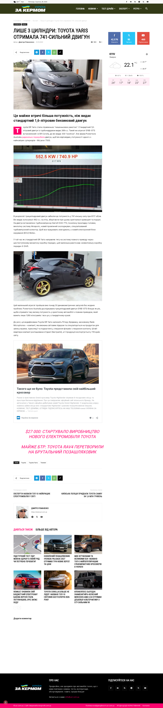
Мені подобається (114, 34)
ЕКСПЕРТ (123, 8)
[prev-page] (15, 607)
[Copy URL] (60, 52)
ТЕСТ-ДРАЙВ (107, 8)
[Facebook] (126, 2)
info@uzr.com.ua (72, 697)
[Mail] (131, 2)
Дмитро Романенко (26, 42)
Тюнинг (43, 463)
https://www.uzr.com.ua (39, 512)
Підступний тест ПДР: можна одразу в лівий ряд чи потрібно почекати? (26, 559)
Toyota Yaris (33, 463)
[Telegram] (139, 2)
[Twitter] (143, 2)
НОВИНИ (92, 8)
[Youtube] (148, 2)
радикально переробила (33, 137)
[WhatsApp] (54, 52)
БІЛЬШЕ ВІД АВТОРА (47, 529)
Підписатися (143, 33)
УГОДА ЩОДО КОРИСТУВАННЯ (128, 706)
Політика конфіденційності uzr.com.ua (100, 706)
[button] (146, 9)
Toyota (23, 463)
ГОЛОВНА (80, 8)
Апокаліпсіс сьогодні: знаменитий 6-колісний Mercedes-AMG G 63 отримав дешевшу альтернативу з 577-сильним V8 (87, 597)
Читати (129, 33)
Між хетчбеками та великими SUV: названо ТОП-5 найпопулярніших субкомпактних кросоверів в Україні (87, 561)
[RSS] (135, 2)
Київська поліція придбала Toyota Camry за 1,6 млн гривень (81, 495)
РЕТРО (136, 8)
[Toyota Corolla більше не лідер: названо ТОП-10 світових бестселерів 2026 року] (58, 580)
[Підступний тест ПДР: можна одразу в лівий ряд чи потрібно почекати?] (27, 544)
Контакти (146, 706)
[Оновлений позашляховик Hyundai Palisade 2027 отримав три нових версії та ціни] (58, 544)
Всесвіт (35, 21)
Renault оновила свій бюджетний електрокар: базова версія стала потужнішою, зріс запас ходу (25, 597)
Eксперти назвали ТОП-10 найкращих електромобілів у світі (31, 495)
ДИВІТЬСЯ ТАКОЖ (23, 529)
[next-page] (19, 607)
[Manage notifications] (6, 702)
